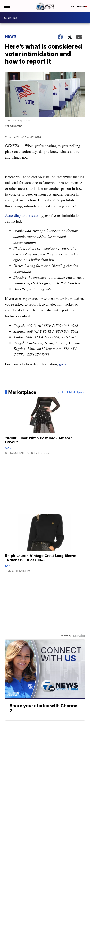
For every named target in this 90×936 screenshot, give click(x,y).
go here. (65, 363)
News (11, 36)
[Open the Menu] (7, 6)
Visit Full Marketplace (71, 392)
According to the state (21, 215)
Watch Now (78, 6)
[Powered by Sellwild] (79, 635)
